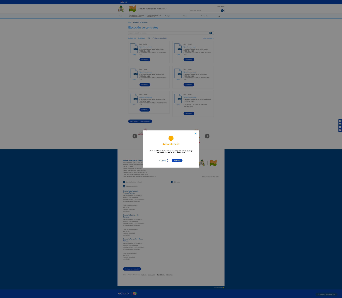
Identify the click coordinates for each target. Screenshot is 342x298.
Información (177, 160)
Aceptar (163, 160)
